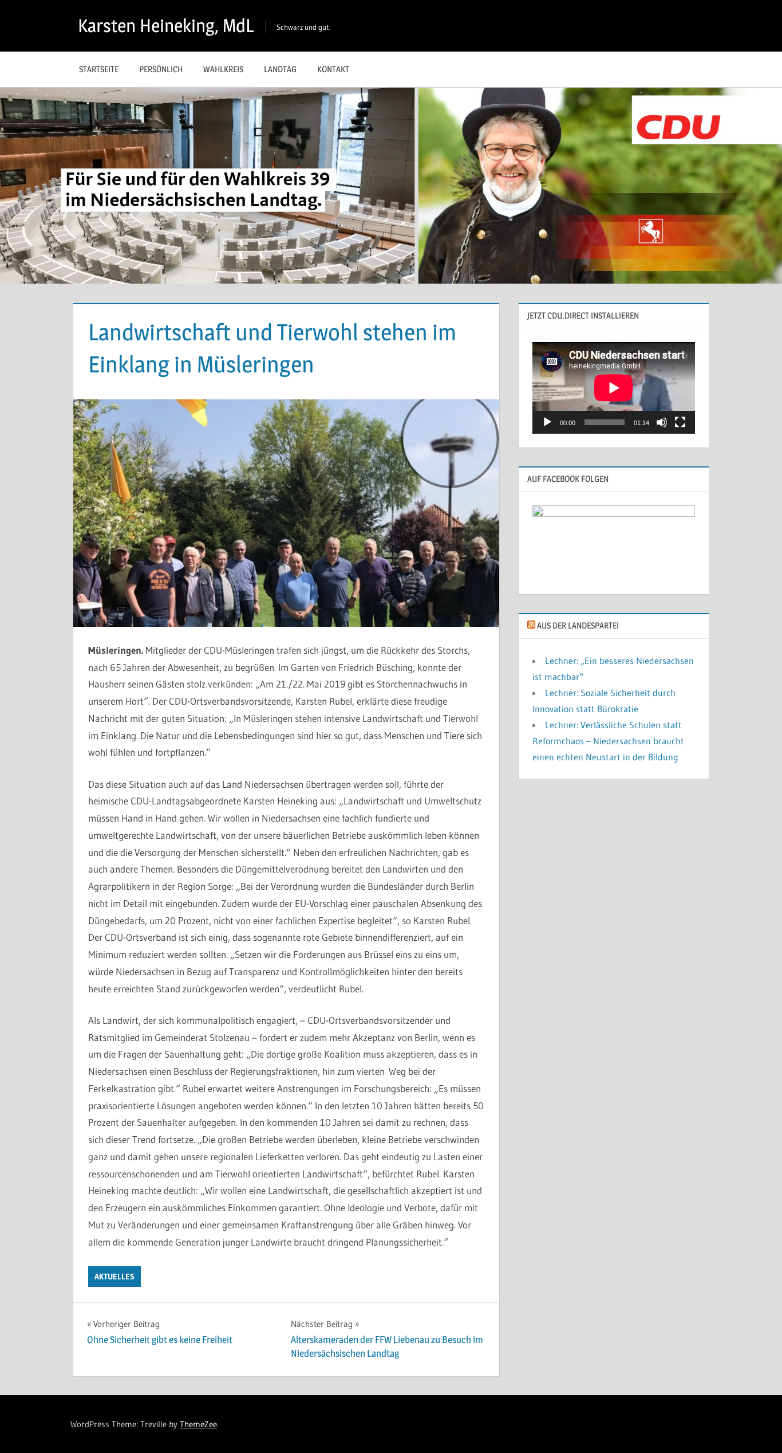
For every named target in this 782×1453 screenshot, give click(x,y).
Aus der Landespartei (578, 625)
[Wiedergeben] (547, 422)
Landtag (280, 69)
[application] (613, 388)
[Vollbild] (680, 422)
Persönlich (161, 69)
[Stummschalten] (662, 422)
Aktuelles (114, 1276)
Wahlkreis (223, 69)
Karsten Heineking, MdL (166, 25)
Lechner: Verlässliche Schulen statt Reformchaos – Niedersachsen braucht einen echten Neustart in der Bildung (608, 741)
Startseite (99, 69)
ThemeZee (198, 1424)
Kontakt (333, 69)
